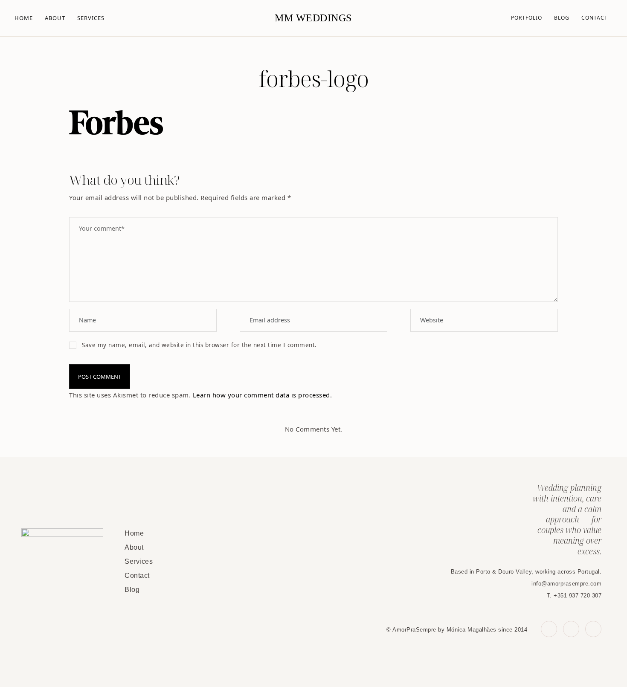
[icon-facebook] (549, 629)
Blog (561, 17)
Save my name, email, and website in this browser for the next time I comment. (199, 345)
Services (90, 18)
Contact (594, 17)
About (55, 18)
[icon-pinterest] (571, 629)
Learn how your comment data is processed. (262, 395)
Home (24, 18)
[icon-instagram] (593, 629)
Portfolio (526, 17)
